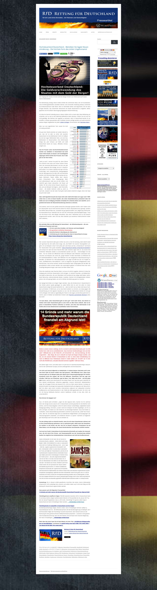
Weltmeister (75, 557)
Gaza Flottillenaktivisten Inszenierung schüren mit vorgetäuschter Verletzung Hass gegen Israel (106, 222)
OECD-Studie (42, 553)
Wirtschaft (45, 549)
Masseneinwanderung (82, 551)
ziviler (85, 557)
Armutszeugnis (71, 549)
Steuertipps (71, 555)
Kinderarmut (74, 551)
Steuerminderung (58, 555)
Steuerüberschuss (78, 555)
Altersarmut (64, 549)
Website (54, 32)
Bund (77, 549)
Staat (88, 553)
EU (53, 551)
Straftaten (41, 557)
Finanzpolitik (73, 547)
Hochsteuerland (66, 551)
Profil (47, 32)
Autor (92, 32)
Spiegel (85, 553)
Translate (112, 54)
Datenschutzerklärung (44, 571)
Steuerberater (50, 555)
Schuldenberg (64, 553)
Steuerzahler (86, 555)
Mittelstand (86, 547)
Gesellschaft (80, 547)
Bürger (80, 549)
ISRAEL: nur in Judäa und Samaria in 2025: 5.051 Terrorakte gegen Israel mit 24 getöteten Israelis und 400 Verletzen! (107, 213)
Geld (61, 551)
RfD (60, 553)
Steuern (65, 555)
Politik (40, 549)
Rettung (57, 553)
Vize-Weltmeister (67, 557)
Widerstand (81, 557)
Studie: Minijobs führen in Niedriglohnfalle (107, 234)
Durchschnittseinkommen (45, 551)
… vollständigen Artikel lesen (76, 502)
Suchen (99, 39)
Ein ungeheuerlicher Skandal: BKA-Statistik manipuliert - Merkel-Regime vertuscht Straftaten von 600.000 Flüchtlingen (107, 240)
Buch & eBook (73, 32)
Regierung (51, 553)
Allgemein (60, 547)
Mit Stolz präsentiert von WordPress (59, 571)
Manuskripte (84, 32)
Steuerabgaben (43, 555)
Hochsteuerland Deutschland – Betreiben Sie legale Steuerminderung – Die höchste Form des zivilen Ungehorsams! (64, 48)
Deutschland (66, 547)
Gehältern (56, 551)
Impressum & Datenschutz (105, 32)
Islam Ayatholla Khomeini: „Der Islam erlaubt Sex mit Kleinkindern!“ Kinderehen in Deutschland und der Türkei (107, 264)
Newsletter (63, 32)
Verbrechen (60, 557)
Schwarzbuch (72, 553)
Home (40, 32)
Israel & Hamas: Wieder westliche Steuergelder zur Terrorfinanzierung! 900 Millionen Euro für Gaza (107, 207)
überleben (47, 557)
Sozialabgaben (79, 553)
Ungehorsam (53, 557)
